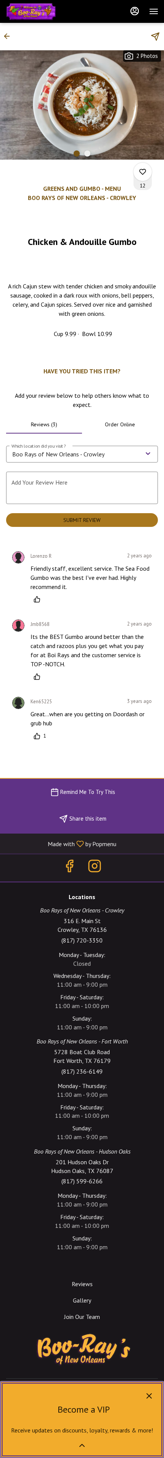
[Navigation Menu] (153, 11)
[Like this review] (39, 599)
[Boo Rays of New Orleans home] (40, 11)
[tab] (44, 424)
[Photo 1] (77, 153)
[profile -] (134, 11)
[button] (9, 36)
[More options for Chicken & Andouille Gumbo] (142, 172)
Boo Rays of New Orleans (82, 1350)
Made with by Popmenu (61, 843)
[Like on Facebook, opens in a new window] (69, 867)
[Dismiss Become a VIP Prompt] (149, 1396)
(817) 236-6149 (82, 1071)
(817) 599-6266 (82, 1181)
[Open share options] (155, 36)
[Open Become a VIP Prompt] (82, 1445)
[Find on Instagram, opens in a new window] (94, 867)
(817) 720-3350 (82, 940)
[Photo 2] (87, 153)
